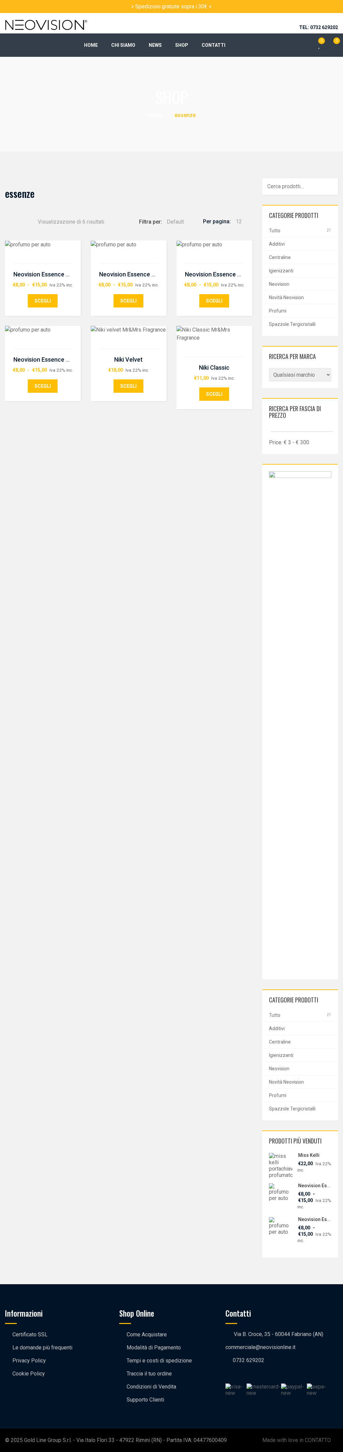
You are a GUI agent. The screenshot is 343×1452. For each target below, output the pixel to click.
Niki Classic (214, 367)
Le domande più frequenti (42, 1347)
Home (91, 45)
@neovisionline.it (275, 1347)
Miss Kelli (309, 1155)
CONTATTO (318, 1440)
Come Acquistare (147, 1334)
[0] (332, 41)
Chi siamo (123, 45)
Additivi (277, 244)
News (155, 45)
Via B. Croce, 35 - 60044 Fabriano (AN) (278, 1334)
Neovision (279, 284)
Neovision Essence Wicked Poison (59, 359)
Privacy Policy (29, 1360)
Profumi (277, 311)
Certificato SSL (30, 1334)
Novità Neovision (286, 297)
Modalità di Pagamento (154, 1347)
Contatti (213, 45)
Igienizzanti (281, 270)
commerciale (240, 1347)
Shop (181, 45)
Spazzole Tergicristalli (292, 324)
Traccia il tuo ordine (149, 1373)
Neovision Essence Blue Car (136, 274)
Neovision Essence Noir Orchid (226, 274)
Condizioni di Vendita (151, 1386)
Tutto (274, 230)
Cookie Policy (28, 1373)
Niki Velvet (128, 359)
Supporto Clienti (145, 1400)
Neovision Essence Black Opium (56, 274)
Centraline (280, 257)
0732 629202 (248, 1360)
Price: (275, 442)
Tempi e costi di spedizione (159, 1360)
